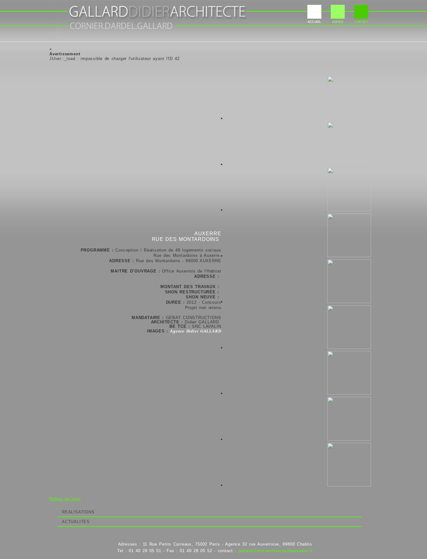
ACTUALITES (76, 521)
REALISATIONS (78, 512)
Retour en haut (64, 499)
